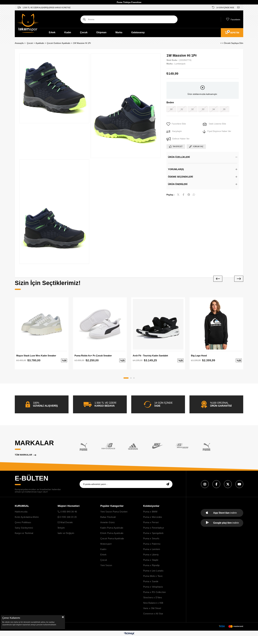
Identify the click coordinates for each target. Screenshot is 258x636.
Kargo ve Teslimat (24, 533)
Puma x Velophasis (153, 586)
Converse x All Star (153, 613)
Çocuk (83, 32)
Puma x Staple (150, 560)
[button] (126, 378)
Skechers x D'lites (152, 597)
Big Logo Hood (199, 355)
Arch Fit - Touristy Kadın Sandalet (150, 355)
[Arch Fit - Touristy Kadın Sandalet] (158, 324)
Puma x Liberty (151, 554)
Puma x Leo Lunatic (153, 570)
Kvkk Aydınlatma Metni (27, 517)
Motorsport (106, 544)
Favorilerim (235, 19)
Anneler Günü (107, 522)
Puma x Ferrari (151, 522)
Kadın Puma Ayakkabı (111, 527)
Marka (118, 32)
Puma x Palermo (152, 544)
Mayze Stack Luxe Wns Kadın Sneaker (36, 355)
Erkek (52, 32)
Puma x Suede (150, 581)
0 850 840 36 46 (68, 511)
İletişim (61, 527)
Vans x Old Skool (152, 608)
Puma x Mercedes (152, 517)
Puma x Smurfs (151, 538)
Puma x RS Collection (154, 592)
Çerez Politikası (23, 522)
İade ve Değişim (66, 533)
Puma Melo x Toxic (153, 576)
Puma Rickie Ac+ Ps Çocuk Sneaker (93, 355)
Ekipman (101, 32)
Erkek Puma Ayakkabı (111, 533)
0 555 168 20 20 (68, 517)
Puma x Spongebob (153, 533)
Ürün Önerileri (177, 184)
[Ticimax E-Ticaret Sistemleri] (129, 633)
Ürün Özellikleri (179, 157)
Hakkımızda (21, 511)
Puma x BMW (150, 511)
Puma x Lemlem (151, 549)
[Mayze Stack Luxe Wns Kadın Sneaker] (41, 324)
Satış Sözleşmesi (24, 527)
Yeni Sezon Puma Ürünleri (114, 511)
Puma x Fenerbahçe (153, 527)
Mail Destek (66, 522)
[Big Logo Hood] (216, 324)
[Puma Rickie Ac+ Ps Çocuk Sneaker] (100, 324)
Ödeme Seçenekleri (180, 176)
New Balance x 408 (153, 603)
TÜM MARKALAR (23, 455)
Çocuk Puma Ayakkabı (112, 538)
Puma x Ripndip (151, 565)
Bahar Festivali (108, 517)
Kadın (67, 32)
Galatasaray (138, 32)
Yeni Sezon (106, 565)
